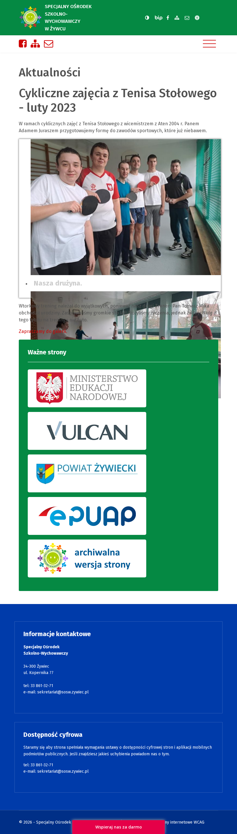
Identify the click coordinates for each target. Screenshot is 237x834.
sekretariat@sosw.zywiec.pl (63, 692)
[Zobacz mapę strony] (177, 18)
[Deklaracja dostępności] (197, 18)
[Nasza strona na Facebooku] (168, 18)
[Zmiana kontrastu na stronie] (147, 17)
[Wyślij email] (187, 18)
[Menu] (209, 43)
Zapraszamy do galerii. (43, 331)
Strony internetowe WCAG (180, 822)
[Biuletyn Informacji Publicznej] (159, 18)
